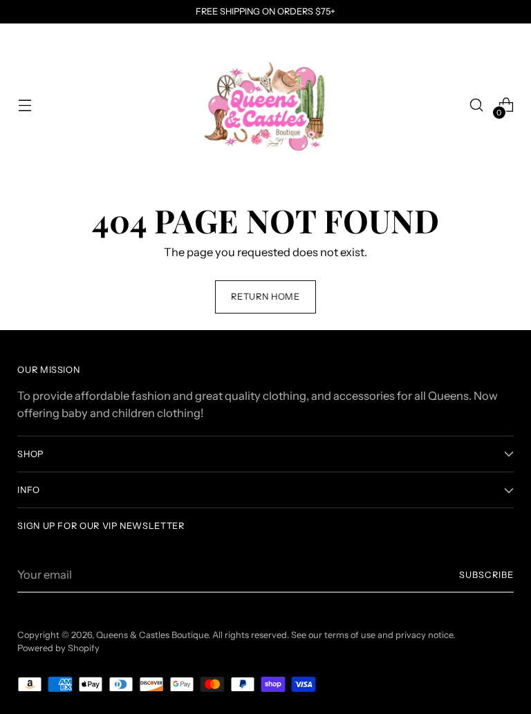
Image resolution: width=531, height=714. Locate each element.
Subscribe (486, 575)
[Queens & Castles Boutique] (265, 105)
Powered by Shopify (58, 648)
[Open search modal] (477, 105)
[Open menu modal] (24, 105)
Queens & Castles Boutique (152, 635)
